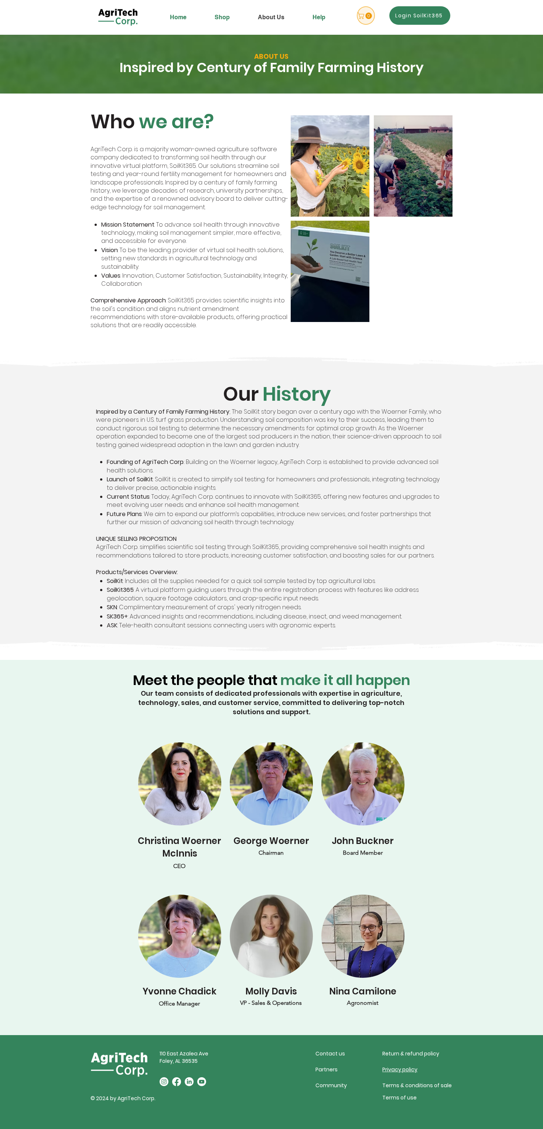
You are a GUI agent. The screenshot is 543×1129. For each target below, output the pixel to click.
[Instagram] (164, 1081)
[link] (365, 16)
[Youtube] (201, 1081)
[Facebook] (176, 1081)
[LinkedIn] (189, 1081)
